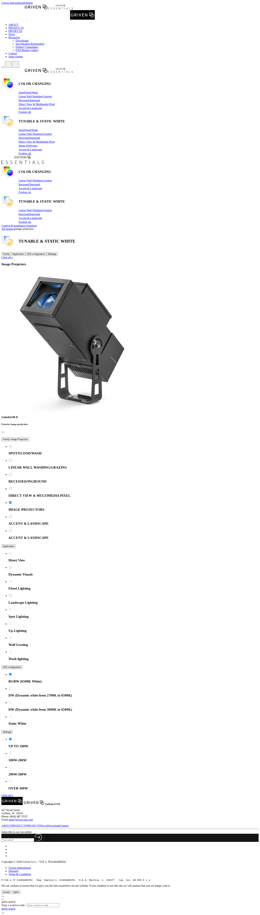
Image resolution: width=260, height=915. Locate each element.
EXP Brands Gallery (27, 50)
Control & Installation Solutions (19, 225)
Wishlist (28, 2)
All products (8, 228)
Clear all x (7, 257)
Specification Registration (30, 43)
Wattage (52, 254)
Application (18, 254)
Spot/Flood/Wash (28, 92)
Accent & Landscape (30, 108)
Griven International (12, 2)
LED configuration (36, 254)
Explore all (25, 112)
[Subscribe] (42, 839)
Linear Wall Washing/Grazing (35, 96)
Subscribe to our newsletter (16, 832)
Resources (14, 37)
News (11, 34)
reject (16, 892)
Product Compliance (27, 47)
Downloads (22, 40)
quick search (8, 908)
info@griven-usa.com (21, 819)
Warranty (13, 870)
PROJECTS (15, 31)
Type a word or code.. (13, 905)
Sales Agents (15, 56)
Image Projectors (28, 145)
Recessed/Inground (29, 100)
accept (6, 892)
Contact (12, 53)
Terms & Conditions (19, 874)
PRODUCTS (16, 27)
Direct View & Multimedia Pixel (37, 104)
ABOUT (13, 24)
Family (6, 254)
